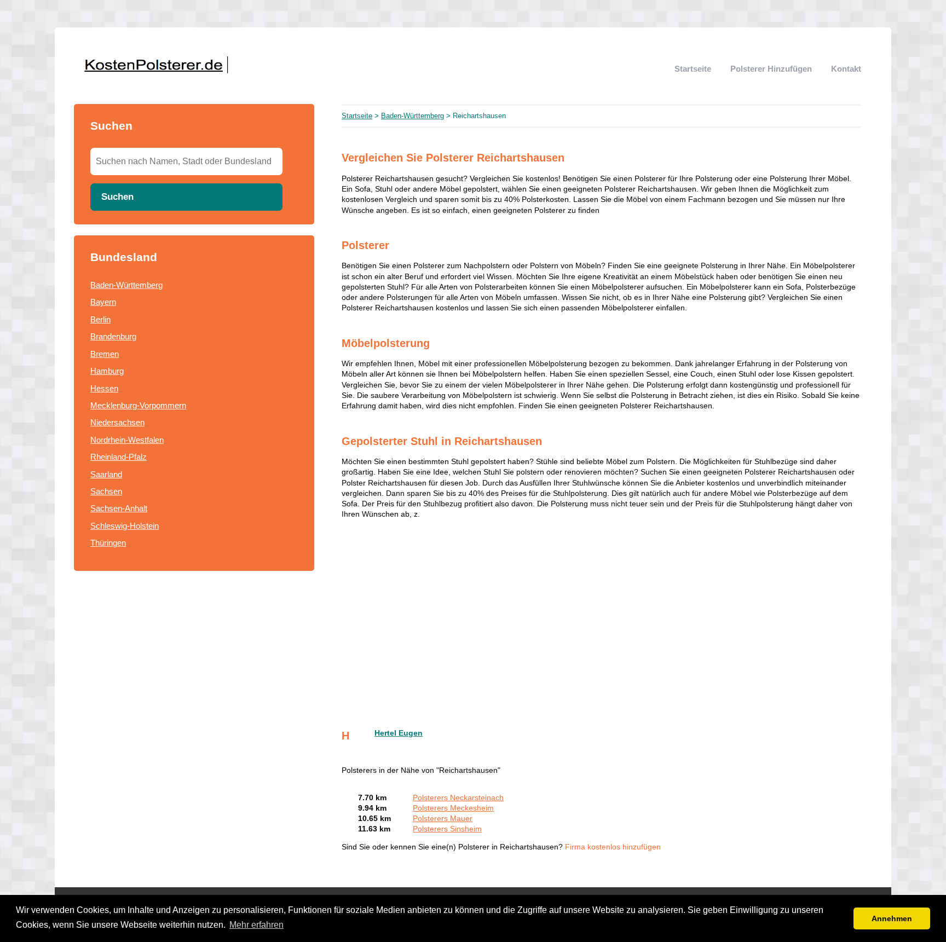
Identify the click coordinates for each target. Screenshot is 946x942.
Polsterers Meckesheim (453, 808)
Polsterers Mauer (442, 818)
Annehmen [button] (892, 918)
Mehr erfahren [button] (256, 924)
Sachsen (106, 491)
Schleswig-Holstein (124, 525)
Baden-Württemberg (126, 285)
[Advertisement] (601, 618)
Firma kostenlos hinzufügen (613, 847)
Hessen (104, 388)
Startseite (692, 68)
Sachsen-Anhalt (118, 508)
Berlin (100, 319)
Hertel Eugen (398, 733)
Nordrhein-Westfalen (127, 439)
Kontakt (846, 68)
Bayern (103, 302)
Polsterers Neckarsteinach (458, 798)
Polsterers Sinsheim (447, 829)
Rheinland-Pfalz (118, 456)
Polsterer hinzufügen (771, 68)
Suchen (117, 196)
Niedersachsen (117, 422)
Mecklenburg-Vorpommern (138, 405)
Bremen (104, 354)
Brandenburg (113, 336)
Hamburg (107, 370)
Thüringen (108, 542)
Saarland (106, 474)
